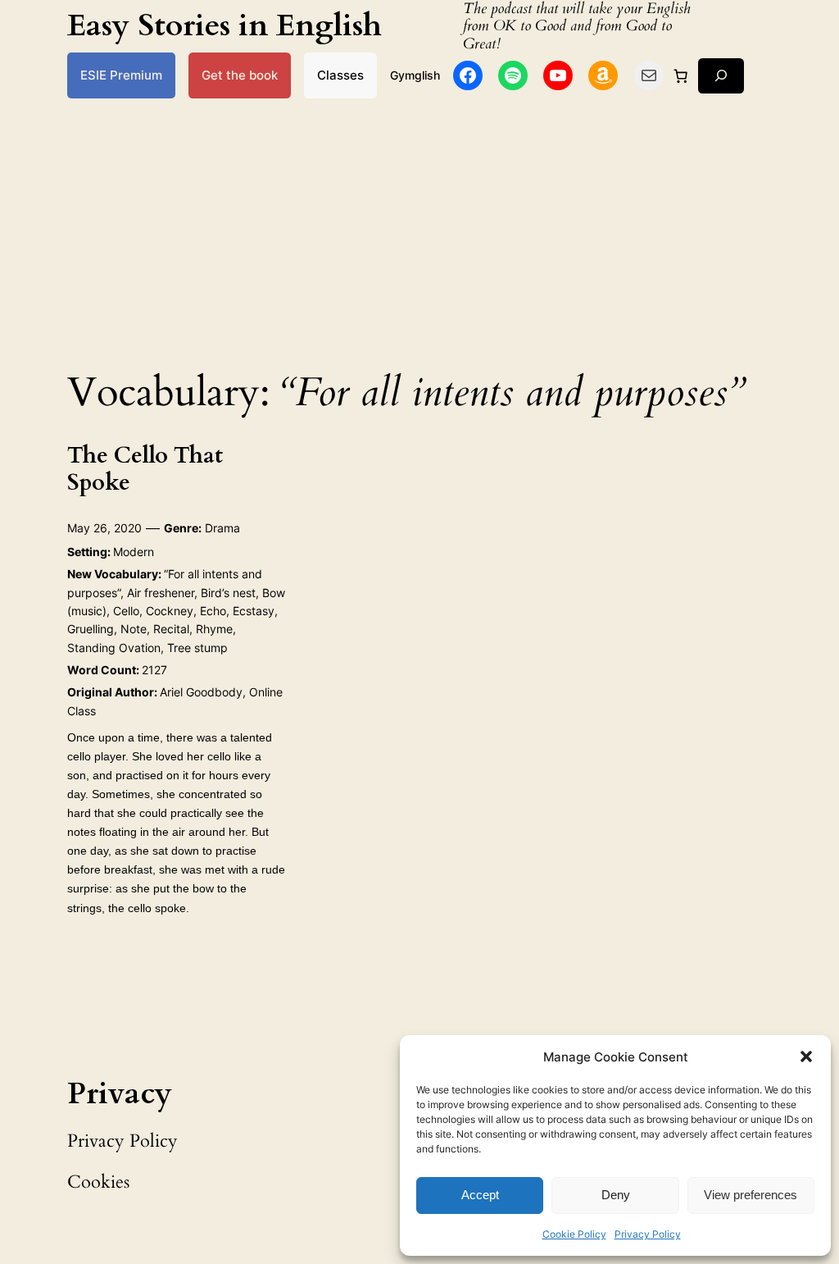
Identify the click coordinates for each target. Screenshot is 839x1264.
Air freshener (160, 593)
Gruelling (90, 629)
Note (133, 629)
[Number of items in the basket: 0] (681, 75)
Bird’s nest (228, 593)
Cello (126, 611)
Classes (340, 75)
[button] (806, 1056)
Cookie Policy (574, 1234)
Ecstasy (253, 611)
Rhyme (214, 629)
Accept (480, 1195)
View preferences (750, 1195)
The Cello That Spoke (145, 469)
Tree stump (197, 648)
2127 (154, 670)
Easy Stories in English (224, 26)
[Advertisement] (419, 229)
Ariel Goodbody (201, 692)
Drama (222, 528)
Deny (615, 1195)
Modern (133, 552)
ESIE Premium (121, 75)
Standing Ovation (114, 648)
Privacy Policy (648, 1234)
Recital (171, 629)
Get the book (240, 75)
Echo (213, 611)
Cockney (169, 611)
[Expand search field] (721, 76)
